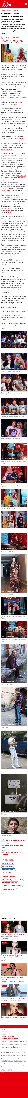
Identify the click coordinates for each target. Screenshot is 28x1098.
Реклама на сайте (6, 1031)
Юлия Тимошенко (8, 860)
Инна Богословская (9, 889)
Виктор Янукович (8, 863)
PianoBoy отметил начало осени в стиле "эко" (12, 978)
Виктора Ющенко (7, 150)
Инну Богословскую (7, 247)
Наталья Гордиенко (9, 876)
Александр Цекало (8, 870)
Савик (9, 213)
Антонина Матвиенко (9, 883)
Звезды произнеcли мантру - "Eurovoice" (12, 853)
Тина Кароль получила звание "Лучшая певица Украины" (13, 1018)
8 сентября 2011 (17, 10)
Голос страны (19, 87)
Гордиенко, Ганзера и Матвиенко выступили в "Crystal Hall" (11, 956)
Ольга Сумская (17, 886)
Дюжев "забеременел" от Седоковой (12, 935)
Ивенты (3, 1033)
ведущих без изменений (16, 65)
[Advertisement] (14, 905)
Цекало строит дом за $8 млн (13, 841)
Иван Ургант (6, 873)
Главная (3, 10)
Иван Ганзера (6, 879)
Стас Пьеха (15, 104)
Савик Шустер (6, 191)
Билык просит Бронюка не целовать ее (13, 998)
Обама (8, 210)
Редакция (3, 1034)
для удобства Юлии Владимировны (13, 176)
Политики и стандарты (7, 1036)
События (9, 10)
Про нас (3, 1029)
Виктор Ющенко (7, 866)
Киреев (3, 221)
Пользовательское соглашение (9, 1038)
